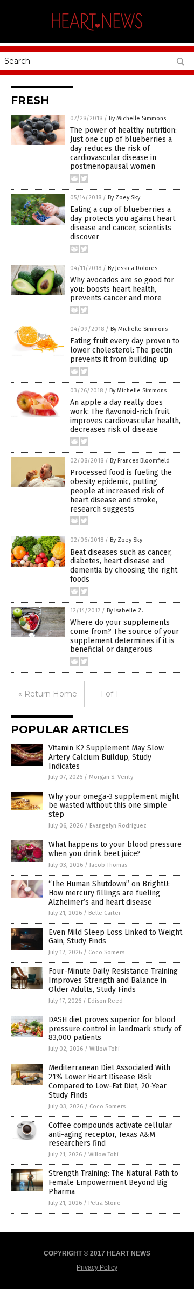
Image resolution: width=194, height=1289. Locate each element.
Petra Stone (104, 1203)
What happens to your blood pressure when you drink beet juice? (115, 849)
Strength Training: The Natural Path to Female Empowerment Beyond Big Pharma (113, 1182)
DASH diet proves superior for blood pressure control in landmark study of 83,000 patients (114, 1029)
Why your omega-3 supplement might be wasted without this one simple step (113, 805)
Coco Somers (106, 952)
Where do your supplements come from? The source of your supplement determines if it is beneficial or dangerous (124, 636)
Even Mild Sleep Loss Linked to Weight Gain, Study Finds (115, 937)
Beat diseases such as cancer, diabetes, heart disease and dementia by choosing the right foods (123, 566)
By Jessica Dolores (132, 268)
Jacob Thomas (108, 864)
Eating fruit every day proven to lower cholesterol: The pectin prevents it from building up (124, 350)
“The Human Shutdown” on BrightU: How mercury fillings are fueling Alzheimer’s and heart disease (109, 893)
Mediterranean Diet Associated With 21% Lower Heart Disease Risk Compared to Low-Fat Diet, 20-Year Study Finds (109, 1081)
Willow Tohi (104, 1048)
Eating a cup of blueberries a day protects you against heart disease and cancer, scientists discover (122, 223)
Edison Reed (105, 1000)
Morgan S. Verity (111, 777)
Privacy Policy (97, 1267)
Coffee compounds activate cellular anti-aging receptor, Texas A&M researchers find (110, 1134)
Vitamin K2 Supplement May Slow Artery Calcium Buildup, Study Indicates (106, 757)
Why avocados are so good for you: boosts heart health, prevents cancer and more (122, 289)
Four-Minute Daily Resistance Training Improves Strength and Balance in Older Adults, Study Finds (113, 980)
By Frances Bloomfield (140, 460)
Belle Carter (104, 912)
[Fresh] (97, 32)
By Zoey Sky (124, 197)
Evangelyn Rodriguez (118, 825)
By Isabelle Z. (125, 610)
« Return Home (47, 694)
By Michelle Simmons (137, 118)
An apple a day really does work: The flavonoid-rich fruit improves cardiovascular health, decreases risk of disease (125, 416)
